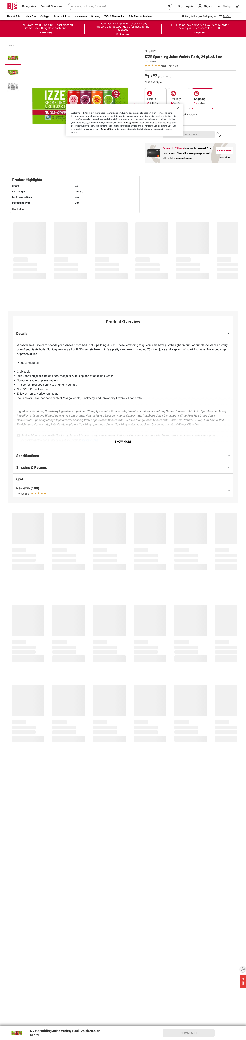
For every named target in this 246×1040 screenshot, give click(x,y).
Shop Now (199, 32)
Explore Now (122, 34)
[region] (124, 120)
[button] (188, 114)
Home (11, 45)
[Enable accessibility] (243, 969)
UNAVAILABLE (188, 134)
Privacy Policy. (131, 122)
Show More (123, 441)
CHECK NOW (224, 150)
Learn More (46, 32)
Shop (150, 51)
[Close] (178, 108)
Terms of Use (107, 129)
